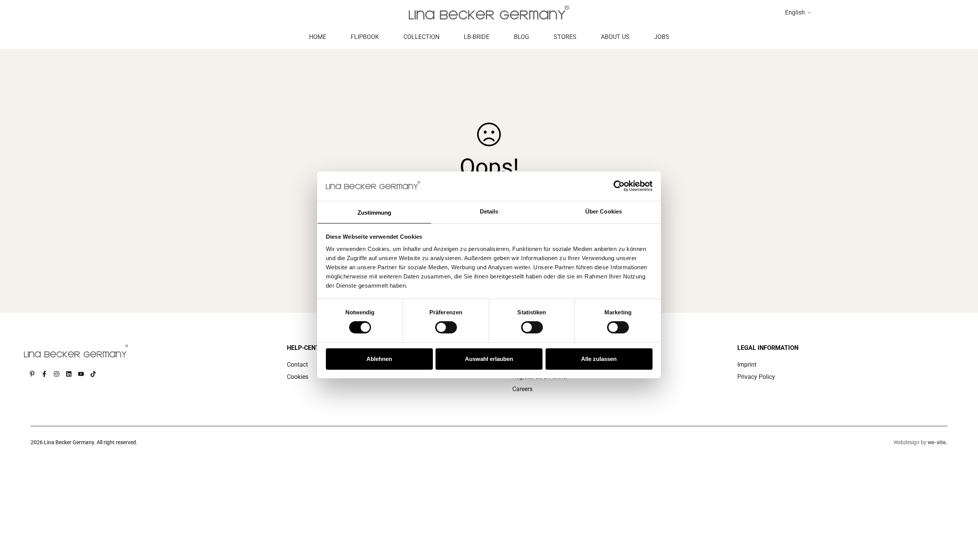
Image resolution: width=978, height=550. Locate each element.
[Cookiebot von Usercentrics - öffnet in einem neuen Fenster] (619, 186)
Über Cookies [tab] (603, 211)
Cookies (297, 376)
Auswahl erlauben (489, 359)
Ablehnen (379, 359)
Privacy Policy (756, 376)
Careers (522, 389)
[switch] (446, 327)
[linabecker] (489, 12)
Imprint (746, 364)
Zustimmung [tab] (375, 212)
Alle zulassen (599, 359)
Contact (297, 364)
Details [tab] (489, 211)
